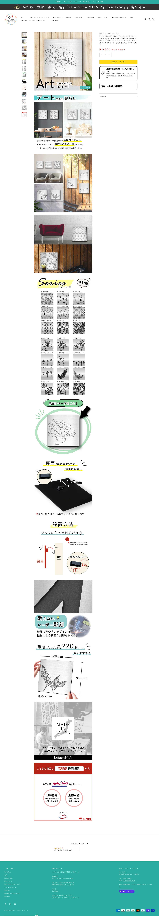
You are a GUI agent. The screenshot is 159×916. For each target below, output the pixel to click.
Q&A (131, 17)
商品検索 (68, 17)
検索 (5, 875)
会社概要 (7, 896)
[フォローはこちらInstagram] (10, 904)
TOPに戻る (7, 872)
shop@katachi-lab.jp (129, 880)
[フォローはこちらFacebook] (5, 904)
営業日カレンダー (103, 17)
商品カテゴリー (57, 17)
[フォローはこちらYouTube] (15, 904)
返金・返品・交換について (12, 884)
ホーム (23, 17)
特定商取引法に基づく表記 (12, 893)
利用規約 (7, 890)
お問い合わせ (55, 20)
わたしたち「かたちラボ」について (39, 17)
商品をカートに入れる (118, 62)
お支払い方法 (90, 17)
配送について (79, 17)
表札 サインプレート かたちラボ (109, 33)
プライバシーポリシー (10, 887)
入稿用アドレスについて (119, 17)
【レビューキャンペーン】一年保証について (34, 20)
